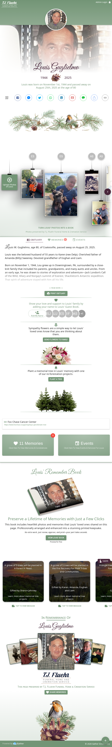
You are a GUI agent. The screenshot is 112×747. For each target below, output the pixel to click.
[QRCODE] (7, 97)
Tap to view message (25, 606)
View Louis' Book (56, 538)
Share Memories (57, 692)
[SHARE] (94, 97)
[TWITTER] (39, 97)
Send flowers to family (56, 339)
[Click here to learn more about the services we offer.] (56, 678)
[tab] (34, 239)
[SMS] (83, 97)
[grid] (56, 193)
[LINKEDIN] (61, 97)
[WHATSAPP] (50, 97)
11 (53, 435)
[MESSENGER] (28, 97)
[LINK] (105, 97)
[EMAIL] (72, 97)
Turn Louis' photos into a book (56, 228)
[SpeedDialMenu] (105, 740)
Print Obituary (57, 293)
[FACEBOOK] (17, 97)
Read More (56, 288)
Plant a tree (56, 379)
